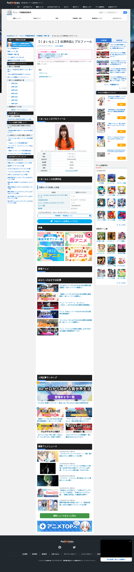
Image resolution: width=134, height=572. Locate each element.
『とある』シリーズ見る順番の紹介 (18, 143)
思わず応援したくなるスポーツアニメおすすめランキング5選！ (20, 197)
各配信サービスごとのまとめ (19, 110)
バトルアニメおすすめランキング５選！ (19, 171)
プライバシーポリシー (70, 554)
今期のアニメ (37, 18)
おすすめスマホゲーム (53, 7)
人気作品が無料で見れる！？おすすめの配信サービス (20, 131)
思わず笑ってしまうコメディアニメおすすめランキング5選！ (20, 202)
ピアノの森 (41, 205)
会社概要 (24, 554)
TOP (18, 7)
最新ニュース (40, 7)
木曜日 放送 (14, 93)
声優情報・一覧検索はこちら (64, 215)
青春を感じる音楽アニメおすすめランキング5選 (20, 183)
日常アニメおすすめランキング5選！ (18, 174)
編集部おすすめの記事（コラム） (17, 60)
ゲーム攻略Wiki (100, 7)
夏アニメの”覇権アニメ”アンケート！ (50, 57)
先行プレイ (76, 7)
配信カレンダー (87, 7)
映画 (57, 18)
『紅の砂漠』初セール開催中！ (116, 559)
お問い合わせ (55, 554)
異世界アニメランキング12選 (16, 166)
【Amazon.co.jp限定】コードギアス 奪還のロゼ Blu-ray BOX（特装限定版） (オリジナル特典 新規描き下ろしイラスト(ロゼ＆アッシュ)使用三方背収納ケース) (117, 97)
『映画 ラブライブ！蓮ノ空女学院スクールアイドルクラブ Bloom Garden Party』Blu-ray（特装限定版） (117, 124)
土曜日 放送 (14, 100)
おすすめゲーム (27, 7)
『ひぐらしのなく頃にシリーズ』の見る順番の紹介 (20, 139)
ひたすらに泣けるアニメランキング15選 (19, 168)
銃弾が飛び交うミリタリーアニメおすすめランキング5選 (20, 178)
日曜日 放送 (14, 103)
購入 (121, 104)
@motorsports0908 (71, 171)
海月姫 (40, 208)
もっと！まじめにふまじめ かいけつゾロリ (51, 203)
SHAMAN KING (43, 200)
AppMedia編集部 (59, 46)
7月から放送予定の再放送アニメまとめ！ (51, 56)
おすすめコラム (117, 18)
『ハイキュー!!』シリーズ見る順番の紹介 (19, 153)
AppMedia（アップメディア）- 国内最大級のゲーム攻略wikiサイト (64, 560)
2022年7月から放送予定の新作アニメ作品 (19, 119)
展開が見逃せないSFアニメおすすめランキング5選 (20, 188)
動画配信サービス (97, 18)
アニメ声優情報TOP (13, 48)
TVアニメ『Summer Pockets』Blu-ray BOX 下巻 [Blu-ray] (117, 138)
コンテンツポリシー (86, 554)
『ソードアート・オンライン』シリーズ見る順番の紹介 (20, 146)
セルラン (66, 7)
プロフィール (43, 73)
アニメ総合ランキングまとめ (16, 57)
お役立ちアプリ (112, 7)
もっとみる (122, 88)
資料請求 (44, 554)
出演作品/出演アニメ (45, 76)
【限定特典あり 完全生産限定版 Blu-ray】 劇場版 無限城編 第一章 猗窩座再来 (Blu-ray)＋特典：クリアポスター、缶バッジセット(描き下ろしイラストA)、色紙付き (117, 110)
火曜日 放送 (14, 87)
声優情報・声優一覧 (13, 54)
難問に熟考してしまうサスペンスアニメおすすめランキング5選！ (20, 192)
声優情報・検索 (77, 18)
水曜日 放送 (14, 90)
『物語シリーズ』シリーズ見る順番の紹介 (19, 150)
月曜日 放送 (14, 83)
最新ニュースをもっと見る (64, 516)
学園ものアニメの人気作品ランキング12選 (20, 163)
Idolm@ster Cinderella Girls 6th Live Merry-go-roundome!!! (116, 150)
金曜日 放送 (14, 97)
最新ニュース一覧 (13, 51)
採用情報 (34, 554)
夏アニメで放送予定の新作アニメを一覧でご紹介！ (54, 54)
